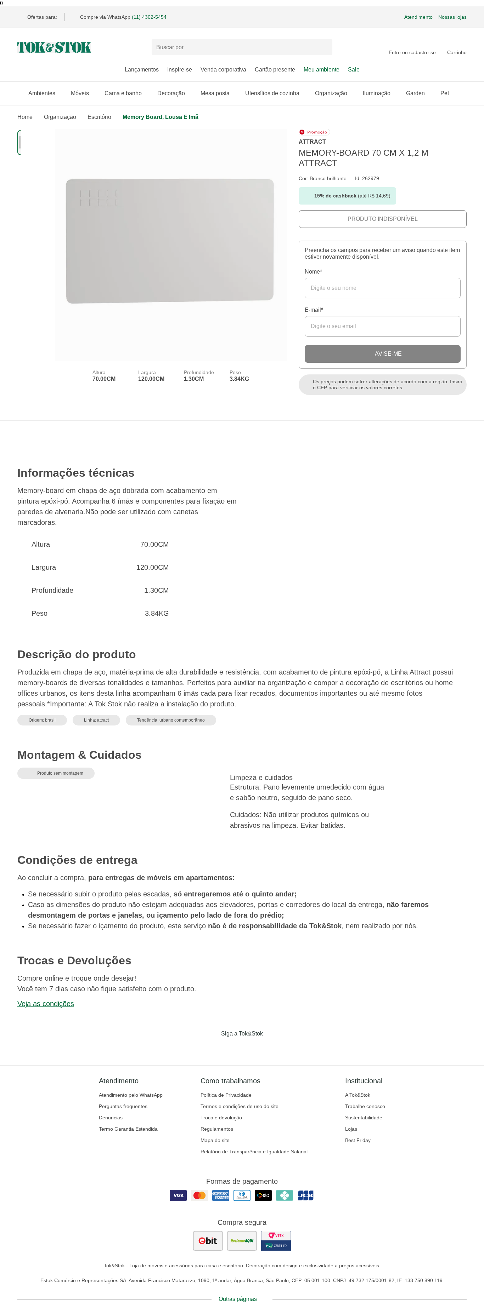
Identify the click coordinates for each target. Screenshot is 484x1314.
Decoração (171, 93)
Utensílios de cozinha (272, 93)
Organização (331, 93)
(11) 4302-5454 (149, 17)
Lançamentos (142, 70)
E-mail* (314, 310)
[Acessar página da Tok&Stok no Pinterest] (252, 1048)
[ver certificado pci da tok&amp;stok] (276, 1241)
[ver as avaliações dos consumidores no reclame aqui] (242, 1241)
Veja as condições (45, 1004)
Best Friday (358, 1140)
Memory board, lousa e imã (160, 117)
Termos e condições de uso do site (239, 1106)
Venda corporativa (223, 70)
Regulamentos (217, 1129)
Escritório (99, 117)
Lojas (351, 1129)
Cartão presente (275, 70)
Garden (415, 93)
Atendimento (418, 17)
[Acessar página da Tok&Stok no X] (271, 1048)
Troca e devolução (221, 1117)
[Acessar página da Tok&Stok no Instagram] (232, 1048)
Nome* (313, 272)
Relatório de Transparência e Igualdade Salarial (254, 1151)
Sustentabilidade (363, 1117)
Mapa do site (215, 1140)
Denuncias (111, 1117)
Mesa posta (215, 93)
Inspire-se (179, 70)
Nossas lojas (452, 17)
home (25, 117)
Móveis (80, 93)
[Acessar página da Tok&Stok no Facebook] (212, 1048)
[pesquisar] (324, 47)
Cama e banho (123, 93)
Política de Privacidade (226, 1095)
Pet (444, 93)
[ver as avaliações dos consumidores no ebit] (208, 1241)
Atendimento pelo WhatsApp (131, 1095)
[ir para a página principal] (54, 47)
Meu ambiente (321, 70)
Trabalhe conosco (365, 1106)
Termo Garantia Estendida (128, 1129)
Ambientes (41, 93)
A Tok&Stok (357, 1095)
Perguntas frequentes (123, 1106)
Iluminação (376, 93)
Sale (354, 70)
